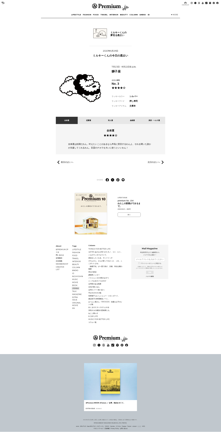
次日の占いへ (154, 162)
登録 (149, 272)
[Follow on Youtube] (203, 3)
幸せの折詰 (92, 272)
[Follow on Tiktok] (206, 3)
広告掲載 (59, 261)
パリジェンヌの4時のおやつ (98, 278)
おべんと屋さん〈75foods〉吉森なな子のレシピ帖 (105, 303)
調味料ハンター (94, 275)
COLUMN (133, 15)
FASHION (87, 15)
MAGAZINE (77, 294)
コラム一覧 (92, 322)
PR (73, 308)
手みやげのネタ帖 (94, 293)
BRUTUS (83, 426)
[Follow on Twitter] (195, 3)
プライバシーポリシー (156, 266)
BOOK (74, 285)
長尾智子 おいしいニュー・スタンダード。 (103, 296)
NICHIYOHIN (77, 276)
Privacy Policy (114, 428)
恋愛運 (88, 120)
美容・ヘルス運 (154, 120)
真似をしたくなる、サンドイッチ (100, 258)
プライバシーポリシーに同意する (151, 263)
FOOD (96, 15)
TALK (74, 291)
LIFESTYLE (76, 15)
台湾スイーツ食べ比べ (96, 290)
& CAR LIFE (93, 316)
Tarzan (129, 426)
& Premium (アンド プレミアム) (110, 6)
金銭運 (132, 120)
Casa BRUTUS (91, 426)
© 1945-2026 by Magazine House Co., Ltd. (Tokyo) (110, 423)
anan (77, 426)
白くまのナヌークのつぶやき (98, 307)
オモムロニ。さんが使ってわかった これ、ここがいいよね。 (105, 262)
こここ (139, 426)
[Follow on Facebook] (217, 3)
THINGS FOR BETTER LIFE (99, 249)
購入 (129, 214)
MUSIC (75, 279)
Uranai (75, 288)
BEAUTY (124, 15)
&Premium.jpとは (62, 250)
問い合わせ (60, 255)
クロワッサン (100, 426)
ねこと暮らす (93, 313)
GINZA (107, 426)
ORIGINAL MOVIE (76, 304)
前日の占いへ (67, 162)
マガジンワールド (98, 428)
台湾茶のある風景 (94, 284)
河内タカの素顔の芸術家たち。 (99, 310)
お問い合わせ (124, 428)
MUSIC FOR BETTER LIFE (99, 319)
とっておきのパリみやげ (97, 281)
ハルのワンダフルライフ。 (98, 255)
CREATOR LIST (185, 5)
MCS (143, 426)
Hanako (112, 426)
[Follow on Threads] (199, 3)
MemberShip (62, 264)
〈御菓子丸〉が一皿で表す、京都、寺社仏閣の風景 (105, 267)
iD (149, 15)
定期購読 (59, 258)
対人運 (110, 120)
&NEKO (143, 15)
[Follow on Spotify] (210, 3)
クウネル (118, 426)
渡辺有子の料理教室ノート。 (98, 299)
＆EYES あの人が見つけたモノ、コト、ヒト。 (105, 252)
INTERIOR (113, 15)
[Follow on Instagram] (191, 3)
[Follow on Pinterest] (214, 3)
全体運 (66, 120)
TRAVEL (104, 15)
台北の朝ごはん (94, 287)
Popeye (124, 426)
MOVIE (75, 282)
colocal (134, 426)
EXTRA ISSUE (75, 298)
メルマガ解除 (150, 276)
